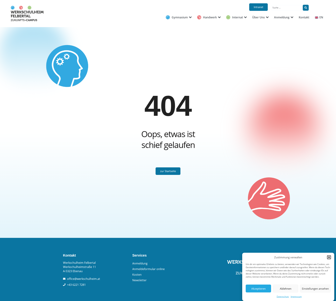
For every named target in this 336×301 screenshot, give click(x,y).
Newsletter (139, 280)
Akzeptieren (258, 288)
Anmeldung (140, 263)
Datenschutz (283, 296)
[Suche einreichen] (306, 8)
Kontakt (69, 255)
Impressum (296, 296)
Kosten (137, 275)
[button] (329, 257)
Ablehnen (285, 288)
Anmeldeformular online (148, 269)
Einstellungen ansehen (315, 288)
